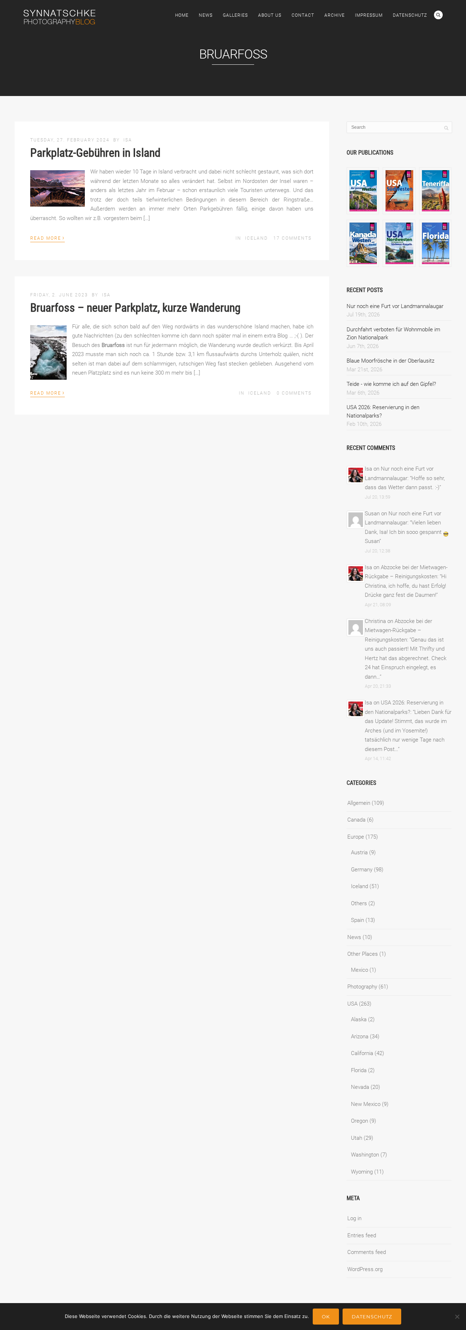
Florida (359, 1070)
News (206, 15)
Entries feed (361, 1235)
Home (182, 15)
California (362, 1053)
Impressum (369, 15)
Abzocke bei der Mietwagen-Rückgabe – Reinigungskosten (398, 630)
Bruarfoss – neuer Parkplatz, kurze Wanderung (135, 308)
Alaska (359, 1019)
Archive (334, 15)
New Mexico (365, 1104)
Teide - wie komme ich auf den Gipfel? (391, 384)
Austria (359, 852)
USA (352, 1004)
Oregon (359, 1121)
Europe (355, 837)
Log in (354, 1218)
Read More (47, 237)
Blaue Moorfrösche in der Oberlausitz (390, 361)
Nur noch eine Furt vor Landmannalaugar (395, 306)
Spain (357, 920)
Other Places (362, 954)
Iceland (256, 238)
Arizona (359, 1036)
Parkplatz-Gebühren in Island (95, 153)
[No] (457, 1316)
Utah (356, 1138)
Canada (356, 819)
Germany (361, 869)
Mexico (359, 970)
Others (359, 903)
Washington (365, 1154)
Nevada (360, 1087)
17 (292, 238)
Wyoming (362, 1172)
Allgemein (358, 803)
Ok (326, 1316)
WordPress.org (365, 1269)
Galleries (235, 15)
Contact (303, 15)
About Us (269, 15)
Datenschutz (410, 15)
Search (438, 15)
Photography (362, 986)
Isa (127, 140)
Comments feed (366, 1252)
